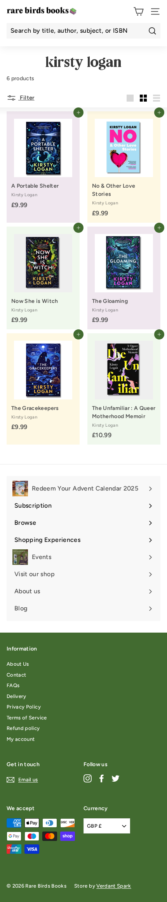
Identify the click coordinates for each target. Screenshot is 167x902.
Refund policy (23, 728)
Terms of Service (27, 718)
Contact (16, 675)
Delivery (16, 696)
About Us (18, 664)
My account (21, 739)
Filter (26, 97)
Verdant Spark (113, 886)
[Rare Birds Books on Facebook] (101, 778)
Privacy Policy (24, 707)
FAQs (13, 685)
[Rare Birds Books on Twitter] (115, 778)
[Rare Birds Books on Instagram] (88, 778)
